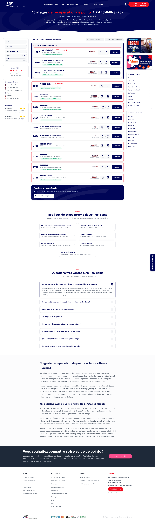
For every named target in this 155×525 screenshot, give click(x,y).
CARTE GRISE (98, 4)
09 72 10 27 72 (16, 71)
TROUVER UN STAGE (51, 4)
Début (8, 51)
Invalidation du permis (58, 480)
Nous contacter (56, 506)
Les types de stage (29, 480)
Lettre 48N (54, 490)
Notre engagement (29, 490)
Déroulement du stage (30, 493)
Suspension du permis (58, 477)
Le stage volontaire (57, 484)
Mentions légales (85, 477)
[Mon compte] (125, 4)
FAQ (52, 503)
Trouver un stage (28, 477)
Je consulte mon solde (119, 456)
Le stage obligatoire (57, 487)
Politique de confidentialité (88, 484)
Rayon (8, 55)
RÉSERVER (115, 52)
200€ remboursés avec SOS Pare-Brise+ (53, 54)
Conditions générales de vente (89, 480)
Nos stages (26, 484)
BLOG (86, 4)
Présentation (27, 487)
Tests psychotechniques (59, 493)
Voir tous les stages (42, 196)
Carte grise (54, 497)
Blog (52, 500)
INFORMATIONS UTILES (70, 4)
